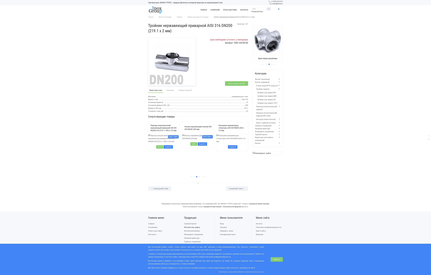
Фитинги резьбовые (192, 231)
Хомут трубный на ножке (266, 123)
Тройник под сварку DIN (266, 93)
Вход (222, 224)
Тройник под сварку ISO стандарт (197, 17)
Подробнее (168, 147)
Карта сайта (261, 231)
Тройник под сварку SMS (267, 96)
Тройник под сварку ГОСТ (267, 103)
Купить (159, 147)
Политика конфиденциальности (268, 227)
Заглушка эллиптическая (266, 119)
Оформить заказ (226, 231)
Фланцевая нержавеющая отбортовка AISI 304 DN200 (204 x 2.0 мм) (231, 128)
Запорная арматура (262, 129)
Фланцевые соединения (264, 132)
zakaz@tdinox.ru (277, 3)
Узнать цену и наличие (236, 83)
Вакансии (259, 235)
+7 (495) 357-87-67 (277, 1)
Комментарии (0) (185, 90)
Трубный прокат (261, 134)
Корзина (223, 227)
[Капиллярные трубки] (262, 153)
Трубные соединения (263, 126)
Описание (170, 90)
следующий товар (236, 188)
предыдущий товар (160, 188)
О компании (215, 10)
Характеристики (155, 90)
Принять (277, 259)
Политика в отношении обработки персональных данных (241, 272)
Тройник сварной (262, 89)
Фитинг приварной (262, 82)
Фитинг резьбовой (262, 79)
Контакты (244, 10)
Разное (258, 143)
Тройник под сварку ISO (266, 100)
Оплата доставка (230, 10)
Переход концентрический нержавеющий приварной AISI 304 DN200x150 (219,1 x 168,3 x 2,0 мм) (163, 128)
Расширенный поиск (257, 11)
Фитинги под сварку (165, 17)
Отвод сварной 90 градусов (267, 86)
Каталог (259, 224)
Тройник (179, 17)
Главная (203, 10)
